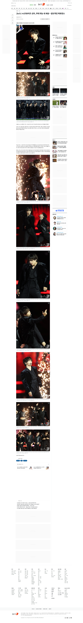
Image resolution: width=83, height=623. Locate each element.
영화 (38, 592)
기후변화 (32, 579)
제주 (38, 585)
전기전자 (66, 573)
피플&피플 (32, 581)
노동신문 (51, 5)
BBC (58, 589)
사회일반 (19, 581)
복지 (18, 574)
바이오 (26, 588)
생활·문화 (33, 588)
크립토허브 (31, 4)
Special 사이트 (67, 588)
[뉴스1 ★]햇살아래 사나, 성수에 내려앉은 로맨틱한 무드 (39, 468)
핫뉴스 (54, 140)
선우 (21, 460)
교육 (18, 573)
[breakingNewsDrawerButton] (13, 3)
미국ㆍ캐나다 (33, 572)
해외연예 (39, 594)
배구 (45, 594)
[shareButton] (12, 15)
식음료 (65, 580)
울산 (38, 583)
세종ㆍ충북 (39, 576)
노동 (18, 575)
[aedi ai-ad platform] (21, 25)
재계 (65, 572)
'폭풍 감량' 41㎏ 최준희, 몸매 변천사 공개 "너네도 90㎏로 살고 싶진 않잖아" (62, 156)
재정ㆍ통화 (26, 572)
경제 (25, 569)
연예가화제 (39, 589)
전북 (38, 579)
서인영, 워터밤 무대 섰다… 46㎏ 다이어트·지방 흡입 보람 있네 (27, 507)
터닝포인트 (66, 594)
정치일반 (13, 574)
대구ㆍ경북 (39, 581)
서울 (38, 572)
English (48, 5)
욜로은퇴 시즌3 (59, 221)
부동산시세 (13, 593)
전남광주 (39, 580)
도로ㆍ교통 (33, 600)
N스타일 (39, 596)
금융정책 (59, 572)
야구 (45, 589)
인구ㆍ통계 (26, 574)
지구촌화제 (33, 582)
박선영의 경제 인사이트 (60, 232)
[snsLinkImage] (65, 617)
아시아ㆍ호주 (33, 573)
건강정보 (32, 596)
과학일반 (19, 596)
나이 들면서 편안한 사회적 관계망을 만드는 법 (61, 218)
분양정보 (13, 592)
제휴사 (59, 588)
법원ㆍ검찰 (19, 572)
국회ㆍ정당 (13, 572)
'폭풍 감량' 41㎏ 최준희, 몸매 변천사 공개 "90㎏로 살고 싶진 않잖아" (28, 504)
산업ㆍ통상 (26, 573)
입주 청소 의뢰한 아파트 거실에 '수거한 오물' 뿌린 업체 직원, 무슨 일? (62, 143)
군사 (52, 572)
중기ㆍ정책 (66, 575)
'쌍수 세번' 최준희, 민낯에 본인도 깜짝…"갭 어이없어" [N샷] (59, 51)
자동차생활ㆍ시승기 (34, 602)
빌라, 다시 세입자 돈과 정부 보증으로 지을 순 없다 (61, 234)
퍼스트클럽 (66, 596)
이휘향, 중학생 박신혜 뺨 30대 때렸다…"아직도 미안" (25, 505)
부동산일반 (13, 589)
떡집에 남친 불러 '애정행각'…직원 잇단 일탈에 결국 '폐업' (62, 147)
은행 (58, 573)
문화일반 (32, 594)
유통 (65, 576)
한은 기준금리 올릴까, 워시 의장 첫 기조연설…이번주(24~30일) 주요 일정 (33, 0)
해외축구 (46, 593)
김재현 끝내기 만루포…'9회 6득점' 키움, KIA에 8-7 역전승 (54, 0)
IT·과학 (19, 588)
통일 (45, 572)
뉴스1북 (66, 595)
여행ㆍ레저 (33, 598)
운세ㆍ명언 (33, 599)
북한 (52, 569)
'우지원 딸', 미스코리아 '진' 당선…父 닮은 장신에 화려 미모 (26, 502)
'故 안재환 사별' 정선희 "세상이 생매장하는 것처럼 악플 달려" (27, 508)
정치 (12, 569)
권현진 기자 (19, 17)
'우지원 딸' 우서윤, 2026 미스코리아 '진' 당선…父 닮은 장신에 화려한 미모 (62, 160)
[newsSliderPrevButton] (63, 35)
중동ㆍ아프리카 (33, 575)
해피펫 (35, 4)
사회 (19, 569)
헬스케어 (26, 592)
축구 (45, 592)
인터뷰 (39, 595)
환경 (18, 576)
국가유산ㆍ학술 (33, 593)
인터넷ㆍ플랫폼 (20, 589)
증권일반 (59, 575)
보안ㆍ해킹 (19, 594)
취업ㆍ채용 (66, 582)
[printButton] (12, 23)
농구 (45, 595)
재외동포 (46, 573)
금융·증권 (59, 569)
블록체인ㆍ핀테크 (60, 579)
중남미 (32, 576)
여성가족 (19, 580)
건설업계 (13, 594)
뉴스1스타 (25, 460)
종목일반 (46, 598)
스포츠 (54, 99)
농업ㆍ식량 (26, 576)
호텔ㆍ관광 (66, 581)
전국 (38, 569)
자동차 (65, 574)
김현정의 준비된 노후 (60, 216)
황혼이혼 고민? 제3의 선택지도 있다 (61, 224)
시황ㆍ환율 (59, 576)
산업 (65, 569)
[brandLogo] (41, 4)
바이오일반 (26, 593)
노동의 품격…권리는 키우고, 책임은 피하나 (61, 229)
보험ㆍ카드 (59, 574)
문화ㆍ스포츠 (53, 575)
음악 (38, 593)
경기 (38, 573)
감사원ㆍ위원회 (14, 573)
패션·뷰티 (66, 579)
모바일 (19, 592)
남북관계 (52, 576)
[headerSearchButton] (15, 3)
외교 (45, 569)
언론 (32, 595)
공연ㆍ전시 (33, 589)
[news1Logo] (15, 614)
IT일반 (19, 593)
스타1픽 (66, 592)
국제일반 (32, 583)
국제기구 (32, 580)
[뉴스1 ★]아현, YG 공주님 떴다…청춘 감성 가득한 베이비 (22, 468)
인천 (38, 574)
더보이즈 (18, 460)
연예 (17, 10)
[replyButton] (12, 17)
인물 (18, 579)
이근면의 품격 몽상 (59, 227)
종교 (32, 592)
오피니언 (54, 214)
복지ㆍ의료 (26, 589)
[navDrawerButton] (12, 3)
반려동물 (32, 601)
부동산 (13, 588)
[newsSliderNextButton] (66, 35)
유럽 (32, 574)
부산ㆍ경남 (39, 582)
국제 (32, 569)
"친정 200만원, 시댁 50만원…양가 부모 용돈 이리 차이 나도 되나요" (62, 152)
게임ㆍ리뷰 (19, 595)
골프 (45, 596)
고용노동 (26, 575)
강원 (38, 575)
